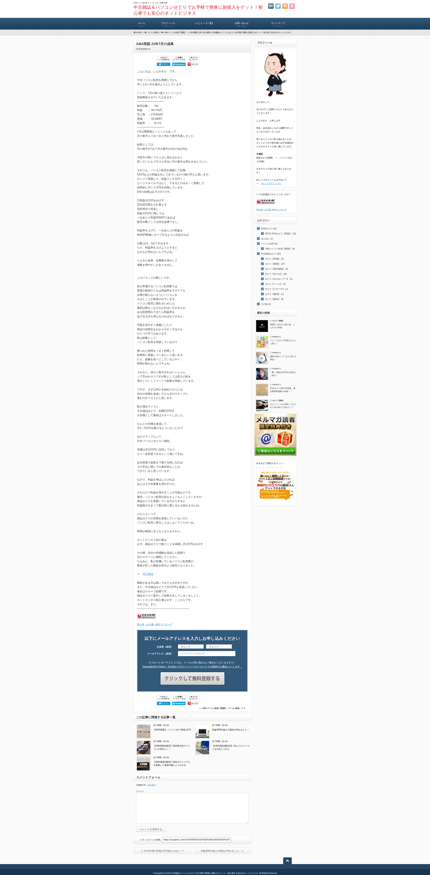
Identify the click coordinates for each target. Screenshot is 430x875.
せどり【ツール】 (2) (275, 284)
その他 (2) (266, 304)
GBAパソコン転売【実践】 (214, 708)
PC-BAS (148, 574)
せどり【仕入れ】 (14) (276, 274)
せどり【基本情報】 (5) (276, 269)
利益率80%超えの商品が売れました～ (230, 729)
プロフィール (168, 24)
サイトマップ (278, 24)
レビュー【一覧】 (204, 23)
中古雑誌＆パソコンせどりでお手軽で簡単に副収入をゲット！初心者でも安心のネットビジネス (214, 873)
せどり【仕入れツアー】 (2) (278, 279)
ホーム (141, 24)
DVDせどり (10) (268, 228)
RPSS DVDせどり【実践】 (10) (280, 233)
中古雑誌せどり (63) (271, 253)
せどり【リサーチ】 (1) (276, 289)
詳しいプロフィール (271, 183)
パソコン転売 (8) (269, 243)
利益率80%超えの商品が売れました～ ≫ (222, 850)
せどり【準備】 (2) (274, 259)
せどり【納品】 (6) (274, 299)
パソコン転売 (233, 708)
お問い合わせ (241, 24)
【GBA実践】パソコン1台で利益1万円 (172, 729)
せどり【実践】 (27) (275, 264)
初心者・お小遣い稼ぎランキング (154, 624)
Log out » (151, 785)
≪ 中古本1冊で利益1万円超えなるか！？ (162, 850)
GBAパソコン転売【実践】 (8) (280, 248)
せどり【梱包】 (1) (274, 294)
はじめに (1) (267, 238)
